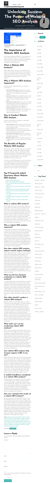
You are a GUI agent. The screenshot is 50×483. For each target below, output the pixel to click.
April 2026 (39, 60)
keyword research (39, 230)
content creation (39, 190)
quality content (39, 267)
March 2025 (39, 110)
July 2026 (39, 49)
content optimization (40, 193)
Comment (6, 440)
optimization (38, 261)
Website (5, 466)
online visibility (39, 257)
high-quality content (40, 220)
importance (13, 419)
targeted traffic (39, 301)
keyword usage (11, 421)
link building (38, 237)
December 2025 (40, 74)
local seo (37, 240)
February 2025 (40, 113)
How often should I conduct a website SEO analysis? (17, 189)
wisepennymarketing (20, 45)
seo (44, 291)
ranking (25, 421)
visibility (27, 424)
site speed (15, 422)
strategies (42, 294)
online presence (39, 254)
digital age (38, 207)
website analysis (20, 28)
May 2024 (39, 149)
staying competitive (22, 422)
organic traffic (38, 264)
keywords (37, 234)
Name (5, 456)
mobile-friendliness (19, 421)
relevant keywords (39, 274)
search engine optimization (38, 278)
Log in (38, 170)
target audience (39, 298)
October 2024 (40, 129)
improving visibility (20, 419)
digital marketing (39, 210)
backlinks (37, 180)
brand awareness (39, 183)
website (42, 311)
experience (38, 213)
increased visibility (39, 227)
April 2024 (39, 152)
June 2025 (39, 99)
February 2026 (40, 67)
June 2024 (39, 145)
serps (37, 294)
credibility (38, 203)
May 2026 (39, 56)
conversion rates (39, 197)
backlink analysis (10, 417)
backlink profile (17, 417)
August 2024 (39, 138)
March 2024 (39, 156)
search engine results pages (39, 287)
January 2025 (39, 117)
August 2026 (39, 46)
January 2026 (39, 71)
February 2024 (40, 159)
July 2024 (39, 142)
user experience (10, 424)
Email (5, 461)
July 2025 (39, 95)
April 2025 (39, 106)
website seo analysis (13, 425)
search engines (39, 291)
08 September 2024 (9, 45)
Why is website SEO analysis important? (15, 181)
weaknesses (6, 425)
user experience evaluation (19, 424)
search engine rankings (40, 283)
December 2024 (40, 120)
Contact (19, 4)
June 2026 (39, 53)
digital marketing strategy (19, 418)
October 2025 (40, 83)
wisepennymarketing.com (14, 7)
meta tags (38, 247)
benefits (42, 180)
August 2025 (39, 92)
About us (14, 4)
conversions (38, 200)
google (37, 217)
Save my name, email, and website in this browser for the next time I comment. (17, 474)
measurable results (39, 244)
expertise (44, 213)
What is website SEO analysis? (13, 180)
